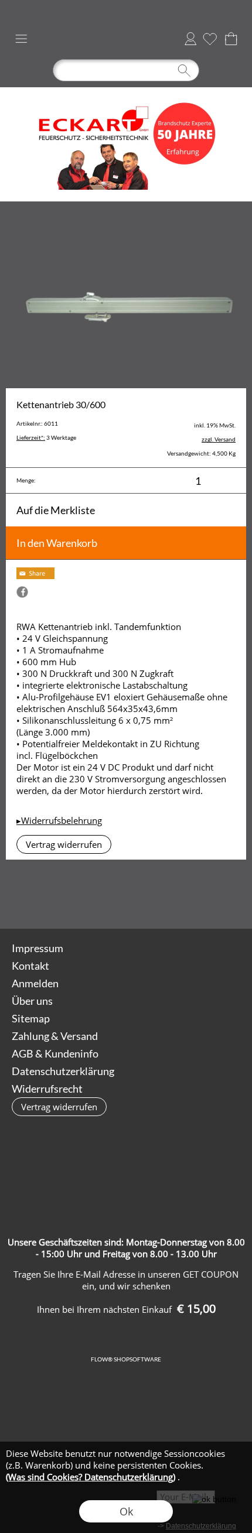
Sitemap (31, 1018)
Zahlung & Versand (55, 1035)
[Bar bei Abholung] (171, 1169)
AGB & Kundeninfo (55, 1053)
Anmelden (190, 38)
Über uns (32, 1000)
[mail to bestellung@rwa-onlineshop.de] (126, 897)
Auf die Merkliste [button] (55, 510)
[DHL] (34, 1169)
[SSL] (125, 1169)
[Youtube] (190, 897)
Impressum (37, 948)
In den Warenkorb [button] (56, 542)
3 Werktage (46, 437)
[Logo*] (126, 92)
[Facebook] (158, 897)
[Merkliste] (209, 38)
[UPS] (79, 1169)
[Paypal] (125, 1194)
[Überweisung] (217, 1169)
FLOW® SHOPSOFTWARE (126, 1359)
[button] (21, 38)
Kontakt (30, 965)
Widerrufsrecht (47, 1088)
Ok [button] (126, 1511)
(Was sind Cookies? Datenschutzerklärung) (90, 1477)
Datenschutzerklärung (63, 1071)
